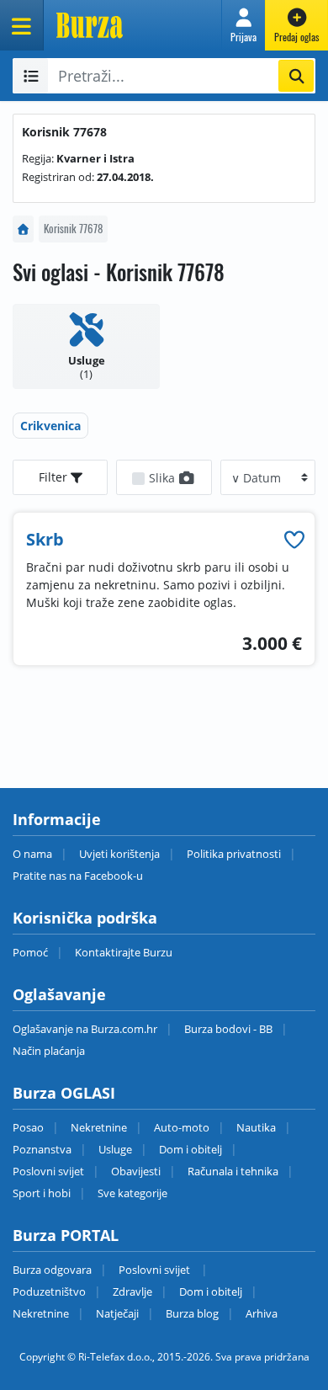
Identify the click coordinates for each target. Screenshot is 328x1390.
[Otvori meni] (22, 25)
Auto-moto (181, 1127)
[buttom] (294, 539)
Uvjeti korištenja (119, 853)
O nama (32, 853)
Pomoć (30, 952)
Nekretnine (99, 1127)
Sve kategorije (132, 1193)
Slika (163, 478)
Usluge (115, 1149)
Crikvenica (50, 426)
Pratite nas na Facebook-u (78, 875)
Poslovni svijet (48, 1171)
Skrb (45, 539)
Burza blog (192, 1313)
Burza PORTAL (66, 1235)
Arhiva (262, 1313)
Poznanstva (42, 1149)
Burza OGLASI (64, 1093)
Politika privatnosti (234, 853)
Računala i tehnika (233, 1171)
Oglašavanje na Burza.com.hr (85, 1028)
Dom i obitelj (190, 1149)
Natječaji (117, 1313)
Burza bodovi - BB (228, 1028)
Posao (28, 1127)
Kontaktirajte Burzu (123, 952)
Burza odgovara (52, 1269)
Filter (55, 477)
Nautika (256, 1127)
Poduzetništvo (49, 1291)
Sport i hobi (42, 1193)
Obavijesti (136, 1171)
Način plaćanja (49, 1050)
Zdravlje (132, 1291)
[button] (243, 25)
